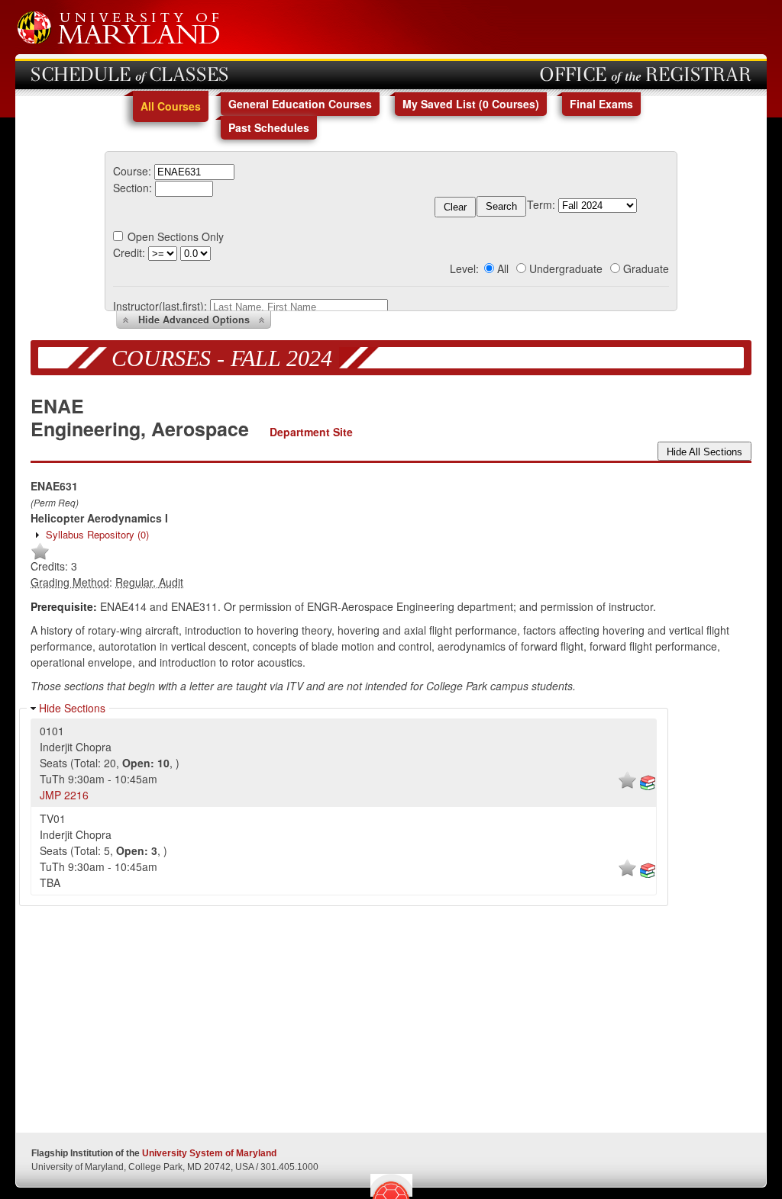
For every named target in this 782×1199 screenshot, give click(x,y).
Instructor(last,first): (160, 305)
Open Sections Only (176, 236)
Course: (132, 170)
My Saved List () (470, 103)
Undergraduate (566, 268)
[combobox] (194, 170)
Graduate (646, 268)
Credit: (129, 252)
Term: (541, 204)
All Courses (171, 106)
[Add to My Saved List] (40, 556)
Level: (464, 268)
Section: (132, 187)
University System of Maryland (209, 1153)
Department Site (311, 431)
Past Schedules (268, 127)
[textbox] (194, 172)
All (503, 268)
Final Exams (601, 103)
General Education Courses (300, 103)
